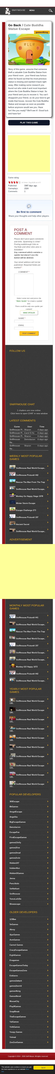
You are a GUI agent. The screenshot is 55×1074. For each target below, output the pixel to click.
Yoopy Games (16, 1032)
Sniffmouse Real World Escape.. (30, 468)
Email (21, 325)
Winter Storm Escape (25, 503)
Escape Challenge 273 (25, 510)
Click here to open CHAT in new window (29, 413)
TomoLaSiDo (15, 899)
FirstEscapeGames (18, 837)
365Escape (14, 801)
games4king (15, 991)
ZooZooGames (16, 1042)
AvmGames (15, 940)
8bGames (14, 807)
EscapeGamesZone (18, 970)
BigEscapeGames (18, 822)
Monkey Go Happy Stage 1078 (29, 496)
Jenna (12, 878)
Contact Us (49, 1063)
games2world (16, 986)
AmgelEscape (16, 812)
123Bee (13, 919)
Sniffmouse (18, 10)
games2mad (15, 853)
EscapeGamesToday (19, 965)
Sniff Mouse (30, 1056)
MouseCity (14, 1001)
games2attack (16, 981)
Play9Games (15, 1006)
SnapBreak (14, 1011)
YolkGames (15, 1027)
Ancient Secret (22, 524)
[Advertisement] (29, 153)
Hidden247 (14, 863)
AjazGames (15, 935)
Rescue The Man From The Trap (30, 482)
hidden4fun (15, 868)
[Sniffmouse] (7, 14)
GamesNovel (15, 996)
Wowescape (15, 904)
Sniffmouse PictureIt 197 (26, 517)
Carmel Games (16, 945)
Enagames (14, 960)
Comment (23, 272)
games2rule (15, 858)
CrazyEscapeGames (19, 950)
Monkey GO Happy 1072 (26, 667)
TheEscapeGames (18, 1017)
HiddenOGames (17, 873)
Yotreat (13, 1037)
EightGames (15, 955)
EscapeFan (15, 832)
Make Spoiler (29, 313)
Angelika (13, 817)
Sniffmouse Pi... (17, 429)
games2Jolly (15, 842)
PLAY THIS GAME (29, 122)
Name (21, 318)
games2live (15, 848)
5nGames (14, 924)
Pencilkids (14, 883)
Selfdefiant (14, 889)
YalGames (14, 1022)
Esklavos (14, 976)
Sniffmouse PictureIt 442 (26, 475)
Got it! (43, 1068)
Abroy (12, 929)
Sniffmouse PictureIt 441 (26, 617)
